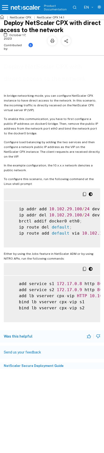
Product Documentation (55, 7)
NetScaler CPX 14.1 (50, 17)
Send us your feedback (22, 352)
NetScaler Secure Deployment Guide (34, 366)
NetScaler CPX (20, 17)
